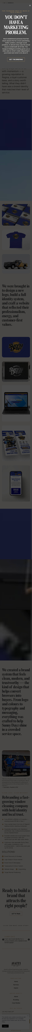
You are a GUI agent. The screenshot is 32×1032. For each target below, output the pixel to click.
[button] (30, 6)
